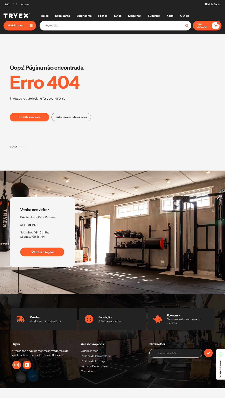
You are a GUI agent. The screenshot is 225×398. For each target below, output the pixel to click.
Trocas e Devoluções (94, 366)
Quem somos (89, 351)
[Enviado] (208, 353)
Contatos (87, 371)
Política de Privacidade (96, 356)
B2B (15, 4)
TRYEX (22, 146)
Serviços (25, 4)
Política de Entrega (93, 361)
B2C (7, 4)
